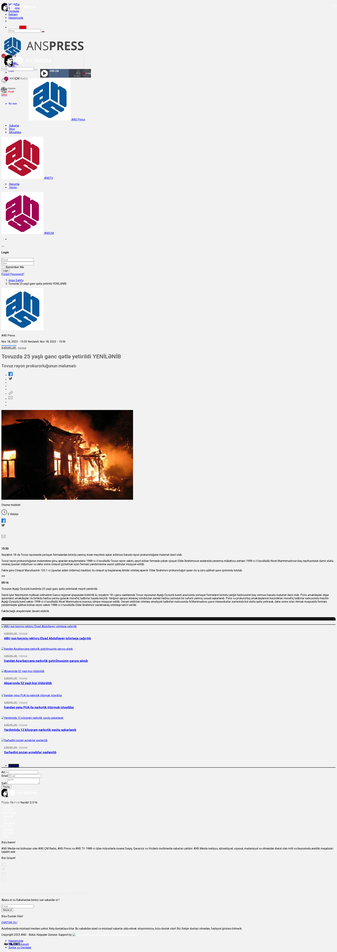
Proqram (8, 833)
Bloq (11, 129)
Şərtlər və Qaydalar (19, 947)
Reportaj (13, 184)
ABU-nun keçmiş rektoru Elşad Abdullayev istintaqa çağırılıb (47, 638)
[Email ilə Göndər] (10, 399)
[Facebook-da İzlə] (3, 865)
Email (4, 775)
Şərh (4, 783)
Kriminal (22, 348)
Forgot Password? (12, 274)
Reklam (13, 14)
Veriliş (12, 187)
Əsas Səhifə (15, 280)
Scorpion (131, 934)
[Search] (22, 27)
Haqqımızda (15, 17)
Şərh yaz (13, 765)
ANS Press (78, 119)
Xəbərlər (13, 125)
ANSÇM (49, 233)
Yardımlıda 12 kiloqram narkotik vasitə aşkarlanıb (40, 730)
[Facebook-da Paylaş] (10, 375)
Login (5, 270)
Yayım (6, 806)
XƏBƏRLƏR (8, 347)
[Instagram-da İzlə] (3, 881)
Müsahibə (14, 132)
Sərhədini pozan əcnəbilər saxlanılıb (30, 752)
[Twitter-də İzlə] (3, 870)
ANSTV (48, 178)
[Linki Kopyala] (10, 394)
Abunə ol (7, 910)
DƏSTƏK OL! (9, 922)
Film (5, 836)
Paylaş (6, 786)
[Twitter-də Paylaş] (10, 379)
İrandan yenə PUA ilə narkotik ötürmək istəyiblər (39, 707)
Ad (3, 772)
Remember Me (15, 267)
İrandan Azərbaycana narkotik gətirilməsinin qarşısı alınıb (46, 661)
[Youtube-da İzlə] (3, 875)
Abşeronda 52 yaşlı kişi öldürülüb (28, 683)
